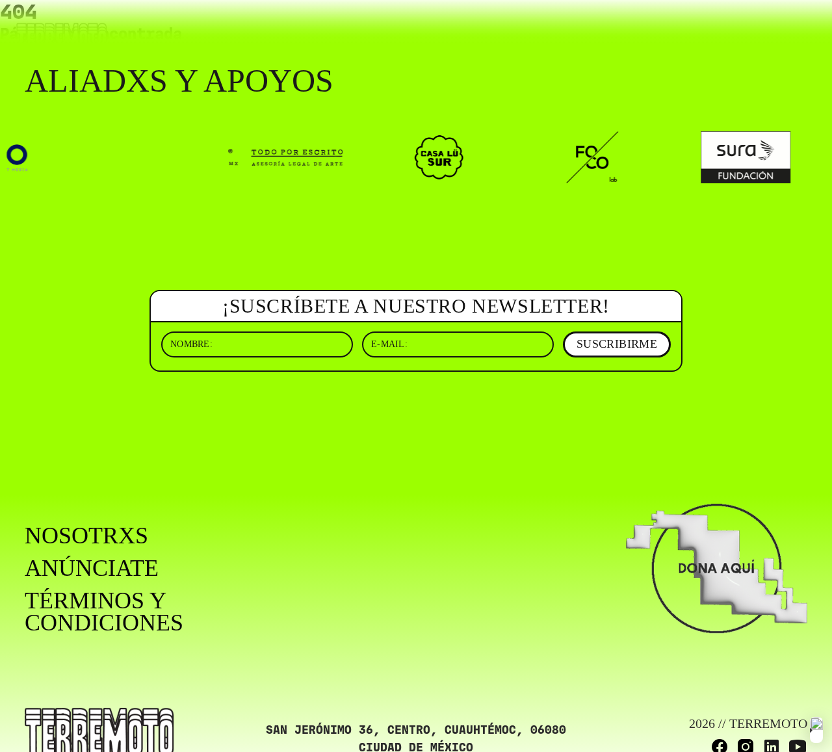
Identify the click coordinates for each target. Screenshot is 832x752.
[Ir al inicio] (61, 37)
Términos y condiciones (104, 612)
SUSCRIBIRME (617, 343)
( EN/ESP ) (770, 28)
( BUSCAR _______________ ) (631, 28)
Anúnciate (92, 568)
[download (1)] (816, 730)
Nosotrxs (86, 536)
